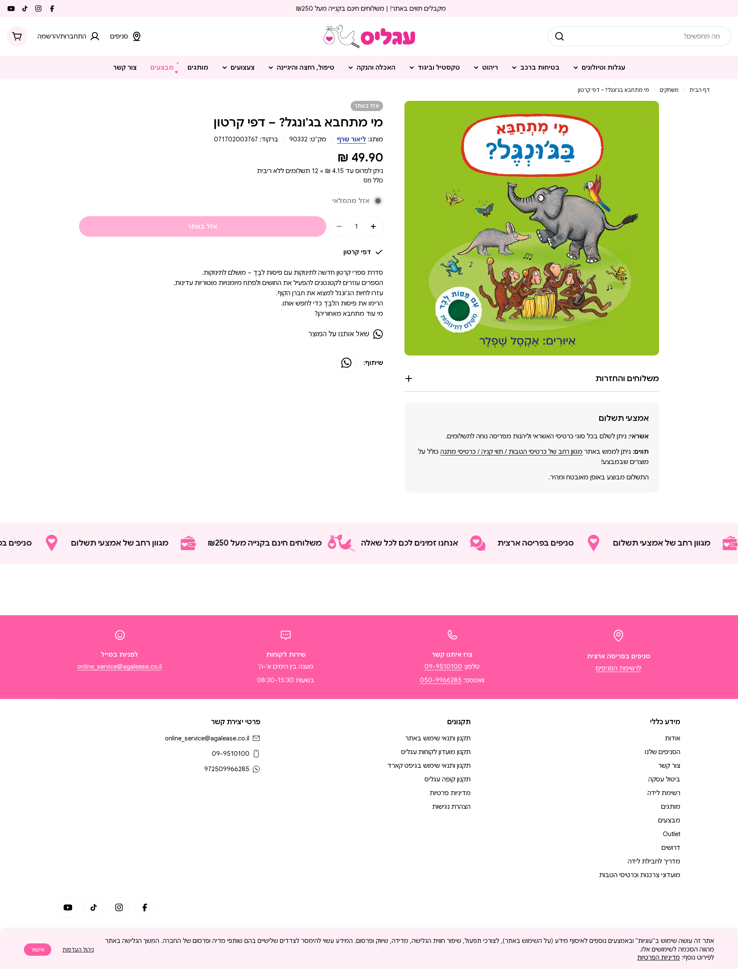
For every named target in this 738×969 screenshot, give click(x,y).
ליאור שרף (351, 139)
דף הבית (699, 90)
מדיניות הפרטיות (658, 957)
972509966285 (226, 769)
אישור (37, 949)
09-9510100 (443, 666)
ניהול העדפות (78, 949)
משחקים (669, 90)
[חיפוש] (559, 36)
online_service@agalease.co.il (119, 666)
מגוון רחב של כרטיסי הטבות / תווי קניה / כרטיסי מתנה (511, 451)
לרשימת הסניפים (618, 668)
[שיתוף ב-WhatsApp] (346, 362)
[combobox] (639, 36)
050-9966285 (441, 680)
